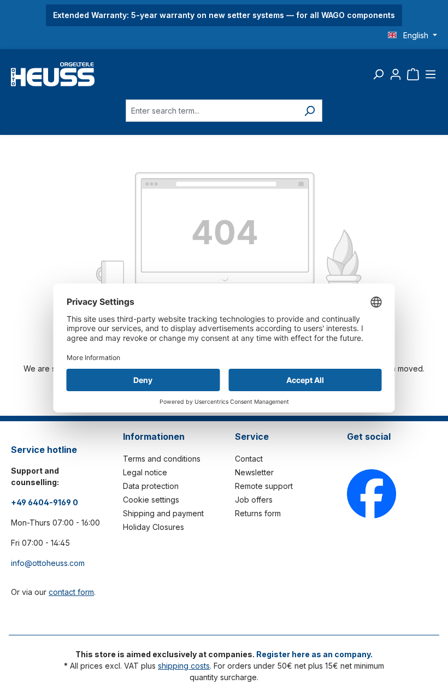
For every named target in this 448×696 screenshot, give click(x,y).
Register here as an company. (314, 654)
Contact (249, 458)
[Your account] (395, 74)
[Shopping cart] (413, 74)
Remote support (264, 486)
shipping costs (184, 665)
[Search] (378, 74)
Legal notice (145, 472)
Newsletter (254, 472)
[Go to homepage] (53, 74)
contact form (71, 592)
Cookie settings (151, 499)
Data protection (151, 486)
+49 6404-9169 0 (44, 502)
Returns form (258, 513)
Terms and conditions (162, 458)
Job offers (254, 499)
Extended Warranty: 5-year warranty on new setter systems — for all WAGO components (224, 15)
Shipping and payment (163, 513)
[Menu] (430, 74)
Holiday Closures (153, 527)
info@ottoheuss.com (48, 563)
